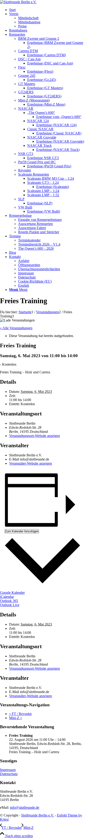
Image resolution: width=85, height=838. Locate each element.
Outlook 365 (9, 601)
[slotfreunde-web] (18, 2)
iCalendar (7, 597)
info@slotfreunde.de (24, 807)
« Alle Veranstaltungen (16, 328)
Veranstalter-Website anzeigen (30, 463)
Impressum (8, 770)
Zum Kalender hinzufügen (22, 531)
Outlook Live (9, 605)
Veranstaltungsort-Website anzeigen (34, 436)
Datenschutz (9, 774)
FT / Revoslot (20, 714)
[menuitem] (47, 10)
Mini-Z (15, 718)
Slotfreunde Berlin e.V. (37, 815)
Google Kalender (12, 592)
